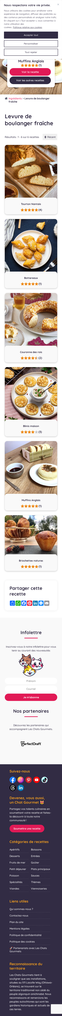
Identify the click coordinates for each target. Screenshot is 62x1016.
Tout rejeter (31, 52)
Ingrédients (15, 98)
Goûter (35, 862)
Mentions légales (20, 928)
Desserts (15, 856)
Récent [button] (51, 137)
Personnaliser (31, 43)
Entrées (35, 856)
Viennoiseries (39, 888)
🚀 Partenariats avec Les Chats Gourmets (28, 949)
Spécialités (16, 882)
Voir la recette (30, 71)
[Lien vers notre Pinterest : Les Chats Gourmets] (28, 780)
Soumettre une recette (27, 828)
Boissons (36, 849)
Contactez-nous (19, 915)
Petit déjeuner (18, 869)
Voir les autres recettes (30, 80)
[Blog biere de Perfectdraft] (31, 744)
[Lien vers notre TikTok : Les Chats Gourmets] (44, 780)
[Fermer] (58, 4)
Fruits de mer (17, 862)
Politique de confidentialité (25, 935)
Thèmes (36, 882)
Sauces (35, 875)
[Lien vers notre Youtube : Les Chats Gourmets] (36, 780)
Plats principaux (40, 869)
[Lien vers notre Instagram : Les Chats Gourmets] (20, 780)
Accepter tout (31, 35)
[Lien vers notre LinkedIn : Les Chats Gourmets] (20, 788)
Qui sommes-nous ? (21, 909)
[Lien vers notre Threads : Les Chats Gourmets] (13, 788)
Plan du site (16, 922)
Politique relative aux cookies (27, 27)
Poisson (14, 875)
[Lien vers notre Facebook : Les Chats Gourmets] (13, 780)
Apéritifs (15, 849)
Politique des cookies (22, 941)
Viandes (14, 888)
